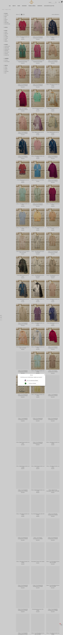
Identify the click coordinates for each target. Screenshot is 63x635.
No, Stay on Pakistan (32, 383)
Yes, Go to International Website (32, 380)
